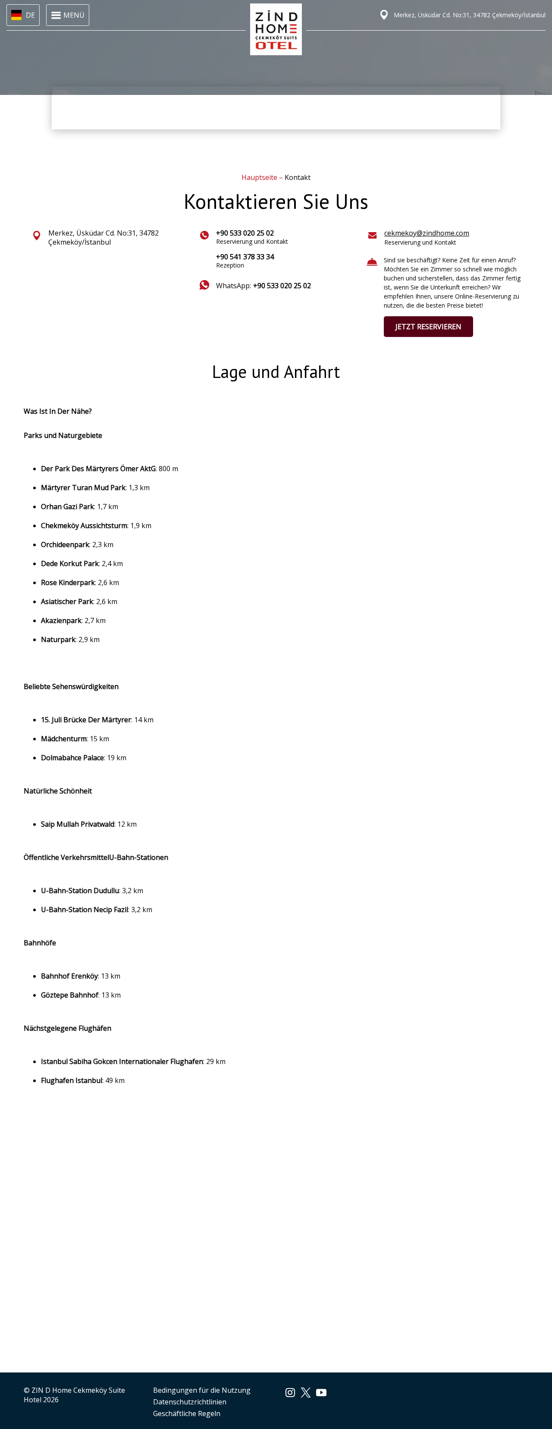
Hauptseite (260, 177)
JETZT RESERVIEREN (428, 326)
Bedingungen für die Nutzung (202, 1390)
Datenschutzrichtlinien (189, 1402)
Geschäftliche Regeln (186, 1413)
